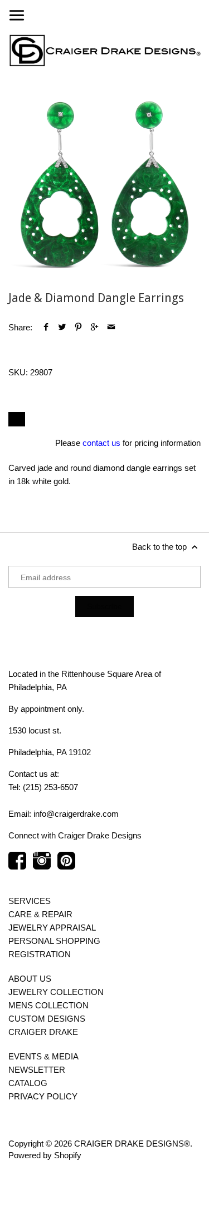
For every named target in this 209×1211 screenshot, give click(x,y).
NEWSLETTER (36, 1069)
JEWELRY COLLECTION (56, 992)
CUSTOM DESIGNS (46, 1018)
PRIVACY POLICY (42, 1096)
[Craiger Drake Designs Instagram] (42, 866)
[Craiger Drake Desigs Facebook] (17, 866)
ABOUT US (29, 978)
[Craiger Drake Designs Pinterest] (66, 866)
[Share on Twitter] (62, 327)
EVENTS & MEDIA (43, 1056)
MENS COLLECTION (48, 1005)
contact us (101, 443)
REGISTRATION (39, 954)
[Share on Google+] (94, 327)
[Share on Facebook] (46, 327)
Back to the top (160, 546)
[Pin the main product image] (78, 327)
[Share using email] (111, 327)
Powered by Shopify (44, 1155)
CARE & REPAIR (40, 914)
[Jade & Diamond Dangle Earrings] (104, 184)
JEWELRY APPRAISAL (52, 927)
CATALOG (27, 1083)
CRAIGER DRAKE (43, 1032)
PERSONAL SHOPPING (54, 941)
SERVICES (29, 901)
